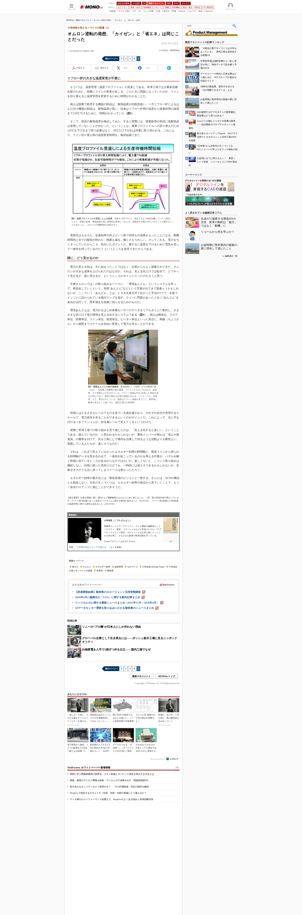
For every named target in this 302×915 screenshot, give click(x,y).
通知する (104, 68)
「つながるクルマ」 (194, 194)
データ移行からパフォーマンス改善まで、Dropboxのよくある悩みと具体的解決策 (111, 799)
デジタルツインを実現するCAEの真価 (203, 180)
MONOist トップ (166, 676)
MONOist (70, 20)
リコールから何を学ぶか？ (217, 231)
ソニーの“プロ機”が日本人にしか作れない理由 (111, 626)
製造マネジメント (83, 20)
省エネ (75, 567)
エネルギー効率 (102, 567)
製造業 (110, 570)
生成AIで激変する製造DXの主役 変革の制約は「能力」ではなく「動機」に (219, 222)
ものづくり (132, 567)
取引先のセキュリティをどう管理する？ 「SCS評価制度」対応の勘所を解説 (109, 786)
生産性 (99, 570)
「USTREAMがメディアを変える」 (91, 547)
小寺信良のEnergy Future (153, 567)
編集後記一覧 (231, 256)
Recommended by (158, 759)
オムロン (87, 567)
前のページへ (111, 58)
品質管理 (118, 567)
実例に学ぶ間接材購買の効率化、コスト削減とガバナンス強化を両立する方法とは (112, 774)
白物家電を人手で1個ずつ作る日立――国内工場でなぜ (116, 649)
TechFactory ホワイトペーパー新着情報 (88, 767)
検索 (234, 25)
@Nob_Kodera (128, 541)
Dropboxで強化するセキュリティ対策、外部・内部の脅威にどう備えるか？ (108, 793)
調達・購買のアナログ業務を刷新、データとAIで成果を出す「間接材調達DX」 (110, 780)
